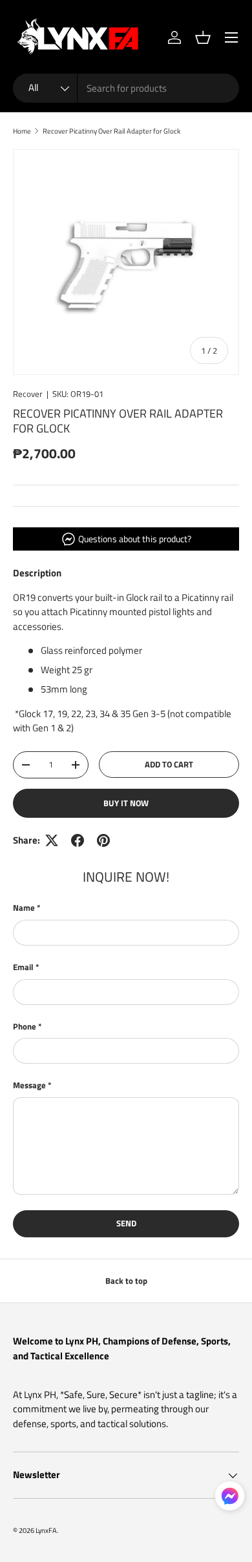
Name (24, 908)
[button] (203, 37)
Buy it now (126, 802)
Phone (24, 1026)
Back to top (126, 1280)
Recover (28, 393)
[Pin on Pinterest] (103, 840)
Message (29, 1085)
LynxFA (46, 1530)
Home (22, 130)
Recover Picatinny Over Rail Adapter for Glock (111, 130)
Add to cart (169, 764)
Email (23, 967)
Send (126, 1223)
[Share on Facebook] (77, 840)
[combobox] (126, 88)
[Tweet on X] (52, 840)
